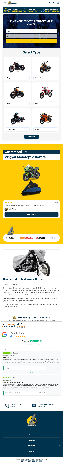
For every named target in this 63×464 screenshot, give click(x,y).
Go (31, 41)
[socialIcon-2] (34, 429)
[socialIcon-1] (31, 429)
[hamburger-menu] (5, 2)
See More (31, 137)
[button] (31, 31)
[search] (50, 3)
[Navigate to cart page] (58, 3)
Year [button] (8, 36)
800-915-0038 (14, 406)
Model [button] (9, 31)
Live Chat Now (41, 406)
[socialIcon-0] (29, 429)
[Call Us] (54, 3)
